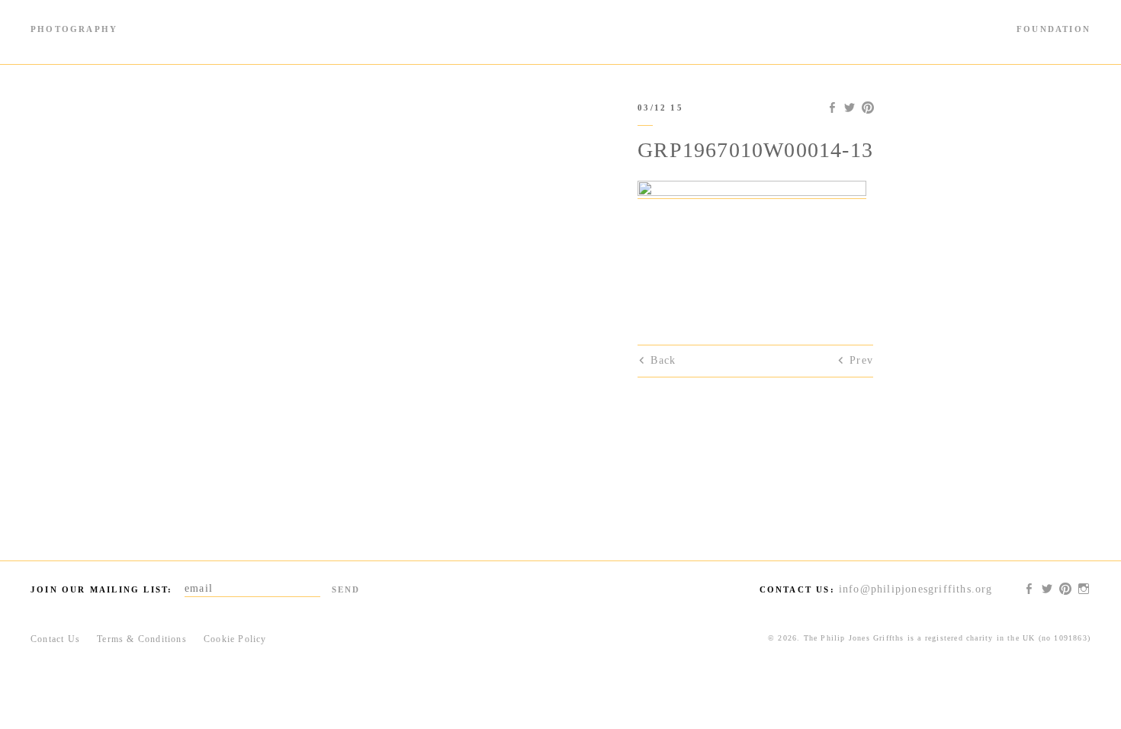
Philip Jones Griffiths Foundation (560, 32)
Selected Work (122, 44)
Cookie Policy (235, 639)
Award (850, 44)
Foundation (1053, 29)
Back (663, 360)
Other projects (1009, 44)
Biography (268, 44)
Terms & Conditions (142, 639)
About (1076, 44)
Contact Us (55, 639)
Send (346, 589)
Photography (74, 29)
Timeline (52, 44)
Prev (861, 360)
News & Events (920, 44)
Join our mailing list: (101, 589)
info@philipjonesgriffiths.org (916, 589)
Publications (200, 44)
